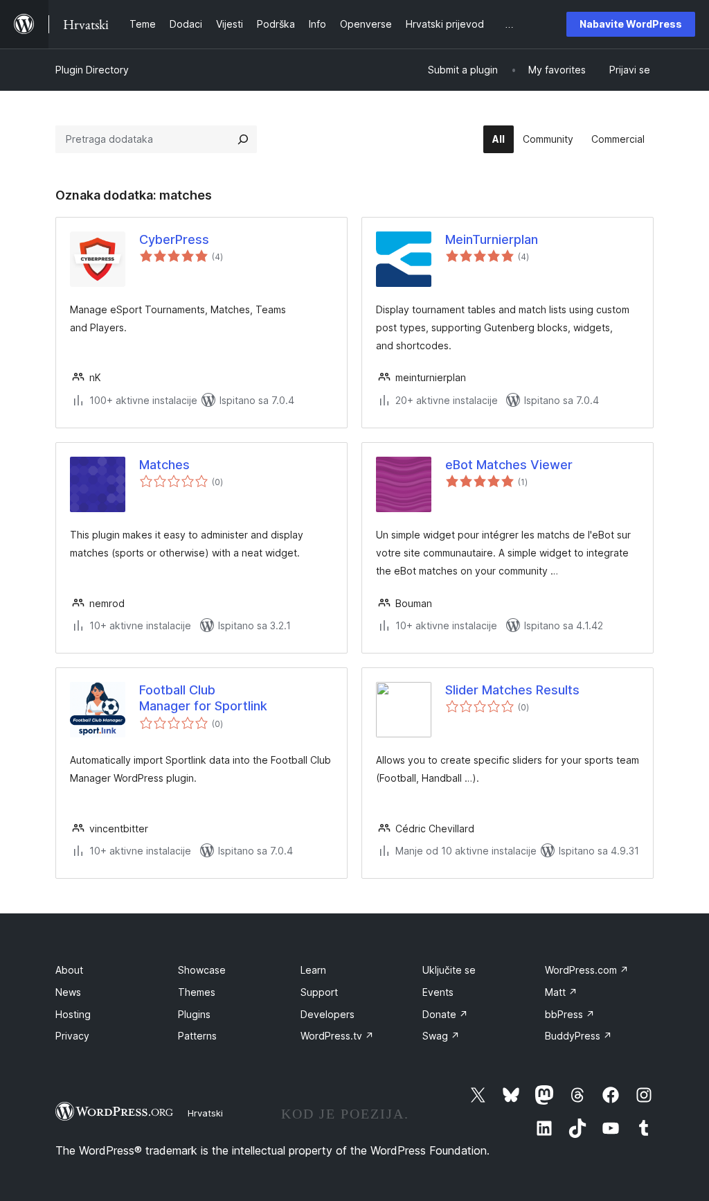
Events (438, 992)
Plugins (194, 1014)
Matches (164, 464)
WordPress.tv (337, 1036)
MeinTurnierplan (491, 239)
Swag (441, 1036)
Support (319, 992)
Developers (327, 1014)
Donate (445, 1014)
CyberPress (174, 239)
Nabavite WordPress (631, 24)
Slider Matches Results (512, 690)
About (69, 970)
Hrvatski (205, 1113)
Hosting (73, 1014)
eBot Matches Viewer (509, 464)
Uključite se (449, 970)
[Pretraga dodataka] (243, 139)
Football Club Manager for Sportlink (203, 698)
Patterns (197, 1036)
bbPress (570, 1014)
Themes (196, 992)
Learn (313, 970)
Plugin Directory (92, 70)
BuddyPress (578, 1036)
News (68, 992)
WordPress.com (587, 970)
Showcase (202, 970)
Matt (561, 992)
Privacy (72, 1036)
